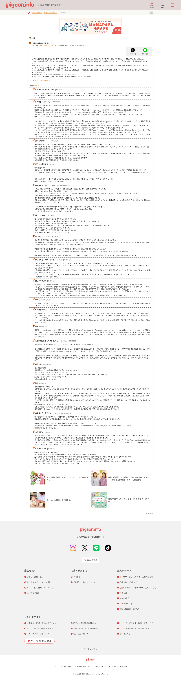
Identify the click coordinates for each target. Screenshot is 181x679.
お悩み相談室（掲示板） (130, 608)
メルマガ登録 (91, 560)
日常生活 (54, 45)
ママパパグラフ (126, 598)
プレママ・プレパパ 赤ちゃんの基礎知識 (136, 577)
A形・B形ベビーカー (81, 633)
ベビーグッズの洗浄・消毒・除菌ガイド (136, 623)
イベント (77, 577)
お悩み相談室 (37, 12)
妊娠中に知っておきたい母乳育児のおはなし (138, 587)
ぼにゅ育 (123, 593)
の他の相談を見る (45, 80)
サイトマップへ (90, 649)
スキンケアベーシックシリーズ (40, 633)
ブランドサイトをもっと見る (40, 641)
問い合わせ (105, 666)
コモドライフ (125, 603)
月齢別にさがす (152, 6)
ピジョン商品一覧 (34, 577)
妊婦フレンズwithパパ (129, 582)
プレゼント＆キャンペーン (84, 582)
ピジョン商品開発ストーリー (39, 587)
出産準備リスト (33, 593)
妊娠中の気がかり (50, 12)
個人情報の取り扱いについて (87, 666)
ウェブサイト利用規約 (63, 666)
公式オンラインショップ (37, 582)
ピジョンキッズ (126, 633)
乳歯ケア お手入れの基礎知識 (85, 628)
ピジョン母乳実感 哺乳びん (84, 623)
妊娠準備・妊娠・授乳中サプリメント (42, 623)
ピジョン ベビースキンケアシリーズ (134, 628)
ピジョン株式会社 (119, 666)
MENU (151, 13)
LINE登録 (162, 6)
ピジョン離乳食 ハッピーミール (40, 628)
